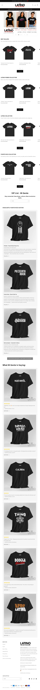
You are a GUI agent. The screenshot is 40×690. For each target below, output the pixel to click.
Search (4, 646)
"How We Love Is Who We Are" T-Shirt (25, 63)
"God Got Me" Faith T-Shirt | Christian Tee (7, 63)
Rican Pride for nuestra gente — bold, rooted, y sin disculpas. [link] (20, 358)
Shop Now (6, 256)
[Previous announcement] (2, 9)
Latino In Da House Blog (7, 658)
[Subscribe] (28, 201)
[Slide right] (22, 68)
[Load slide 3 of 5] (18, 35)
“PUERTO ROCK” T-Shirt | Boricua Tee (25, 178)
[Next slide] (24, 35)
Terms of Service (5, 656)
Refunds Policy (23, 687)
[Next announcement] (38, 9)
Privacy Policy (5, 653)
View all (20, 71)
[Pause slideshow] (27, 35)
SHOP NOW (6, 410)
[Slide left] (18, 68)
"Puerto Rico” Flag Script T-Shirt (6, 178)
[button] (2, 5)
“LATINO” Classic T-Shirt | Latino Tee (24, 101)
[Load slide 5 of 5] (22, 35)
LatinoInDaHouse (7, 687)
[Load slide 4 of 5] (20, 35)
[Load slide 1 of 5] (15, 35)
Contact (4, 644)
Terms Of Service (13, 687)
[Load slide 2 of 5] (17, 35)
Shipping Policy (5, 651)
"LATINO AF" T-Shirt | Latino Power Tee (7, 101)
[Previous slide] (13, 35)
